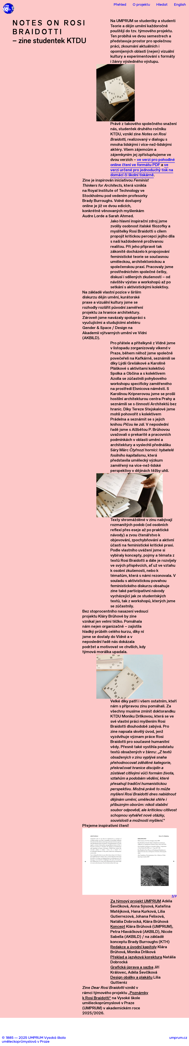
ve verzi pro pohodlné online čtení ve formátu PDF (142, 162)
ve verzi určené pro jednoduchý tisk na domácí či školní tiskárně (141, 169)
